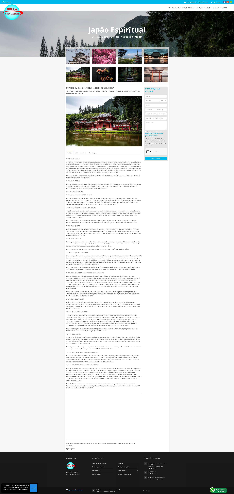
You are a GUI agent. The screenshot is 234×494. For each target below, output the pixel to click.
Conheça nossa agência (99, 463)
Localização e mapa (98, 467)
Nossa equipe (96, 474)
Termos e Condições (116, 489)
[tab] (69, 153)
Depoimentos (96, 470)
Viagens (120, 463)
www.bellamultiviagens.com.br (156, 479)
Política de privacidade (102, 489)
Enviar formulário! (156, 158)
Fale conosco (122, 470)
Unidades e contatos (124, 474)
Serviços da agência (124, 467)
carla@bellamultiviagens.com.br (156, 477)
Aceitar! (33, 488)
